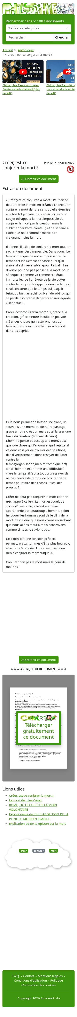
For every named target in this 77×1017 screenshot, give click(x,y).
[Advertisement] (38, 126)
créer (24, 850)
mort (53, 850)
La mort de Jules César (25, 800)
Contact (28, 976)
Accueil (7, 50)
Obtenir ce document (40, 179)
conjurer (39, 850)
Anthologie (26, 50)
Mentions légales (50, 976)
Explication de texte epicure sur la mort (37, 823)
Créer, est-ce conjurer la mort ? (31, 795)
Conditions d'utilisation (30, 980)
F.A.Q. (16, 976)
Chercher (62, 37)
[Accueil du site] (38, 7)
